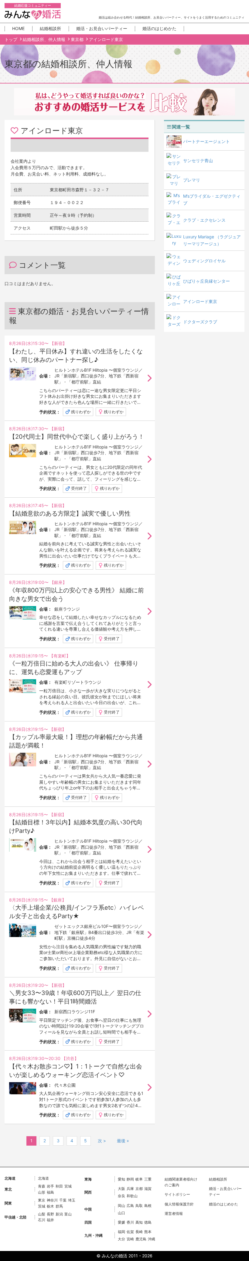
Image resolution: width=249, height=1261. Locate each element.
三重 (148, 1179)
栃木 (50, 1206)
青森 (41, 1186)
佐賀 (130, 1231)
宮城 (68, 1186)
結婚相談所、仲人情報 (45, 39)
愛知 (121, 1179)
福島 (50, 1192)
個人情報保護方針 (179, 1204)
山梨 (41, 1214)
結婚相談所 (50, 28)
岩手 (50, 1186)
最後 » (123, 1140)
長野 (50, 1214)
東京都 (78, 39)
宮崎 (130, 1239)
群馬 (59, 1206)
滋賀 (148, 1188)
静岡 (130, 1179)
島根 (148, 1205)
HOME (18, 28)
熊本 (148, 1231)
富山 (68, 1214)
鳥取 (139, 1205)
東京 (41, 1200)
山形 (41, 1192)
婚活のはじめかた (159, 28)
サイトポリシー (177, 1194)
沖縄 (151, 1239)
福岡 (121, 1231)
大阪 (121, 1188)
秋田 (59, 1186)
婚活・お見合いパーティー (101, 28)
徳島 (148, 1222)
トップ (12, 39)
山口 (121, 1213)
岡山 (121, 1205)
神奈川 (52, 1200)
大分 (121, 1239)
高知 (139, 1222)
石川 (41, 1220)
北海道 (43, 1178)
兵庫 (130, 1188)
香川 (130, 1222)
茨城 (41, 1206)
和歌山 (132, 1196)
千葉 (63, 1200)
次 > (102, 1140)
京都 (139, 1188)
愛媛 (121, 1222)
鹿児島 (140, 1239)
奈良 (121, 1196)
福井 (50, 1220)
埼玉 (71, 1200)
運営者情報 (174, 1213)
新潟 (59, 1214)
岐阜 (139, 1179)
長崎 (139, 1231)
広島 (130, 1205)
